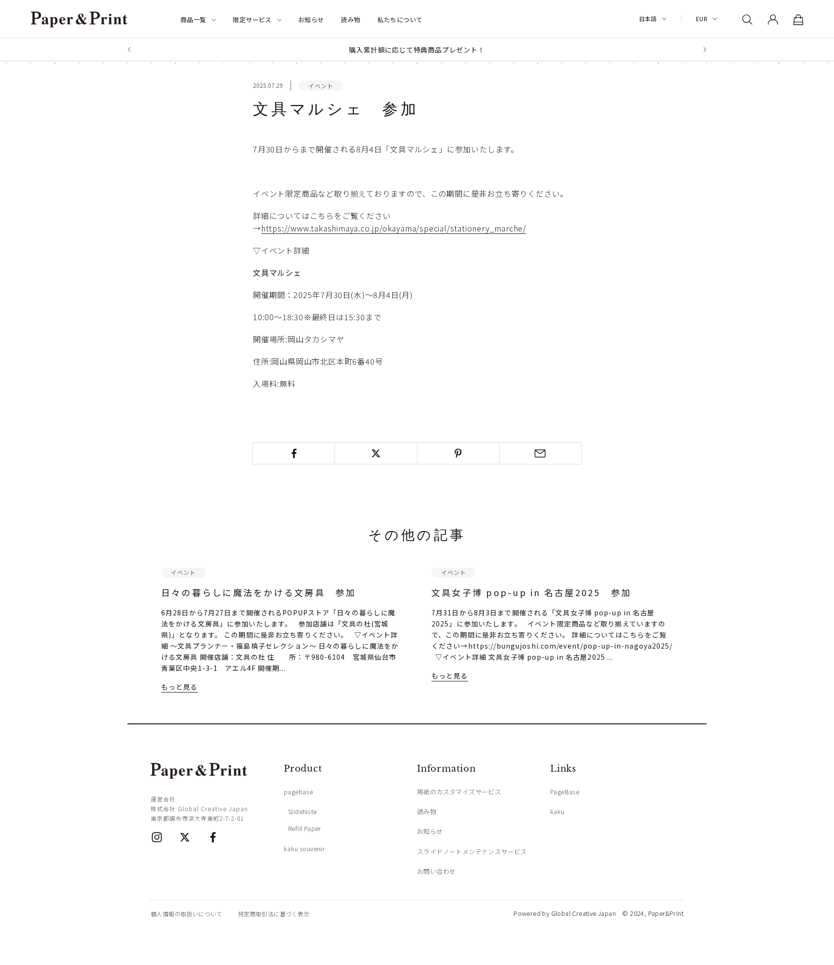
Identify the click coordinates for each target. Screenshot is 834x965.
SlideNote (302, 811)
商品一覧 (194, 19)
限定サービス (252, 19)
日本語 (648, 18)
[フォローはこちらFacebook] (213, 837)
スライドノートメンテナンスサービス (472, 851)
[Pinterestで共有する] (458, 453)
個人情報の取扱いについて (186, 914)
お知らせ (311, 19)
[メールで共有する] (540, 453)
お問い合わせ (436, 871)
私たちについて (400, 19)
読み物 (350, 19)
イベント (321, 86)
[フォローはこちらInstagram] (157, 837)
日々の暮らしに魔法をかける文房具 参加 (258, 592)
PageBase (564, 791)
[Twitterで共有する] (376, 453)
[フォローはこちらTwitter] (185, 837)
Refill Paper (304, 828)
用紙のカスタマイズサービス (459, 791)
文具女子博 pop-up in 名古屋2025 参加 (531, 592)
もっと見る (179, 687)
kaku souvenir (304, 848)
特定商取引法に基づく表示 (274, 914)
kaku (557, 811)
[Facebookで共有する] (293, 453)
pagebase (298, 791)
